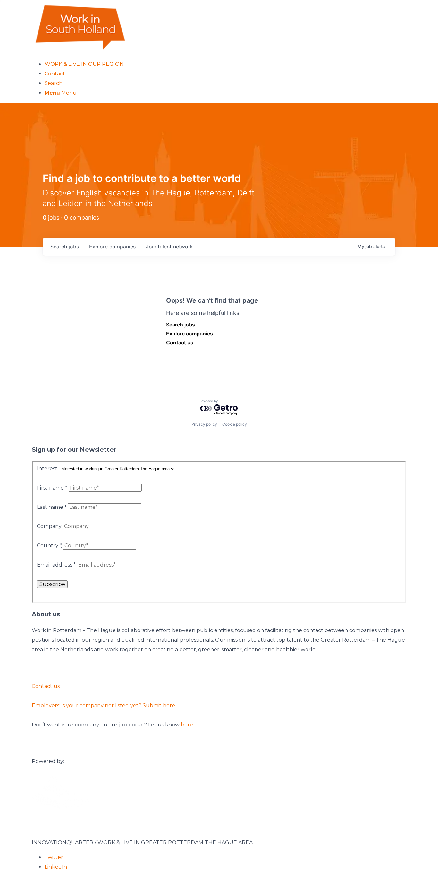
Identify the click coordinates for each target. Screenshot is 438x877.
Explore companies (189, 333)
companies (112, 246)
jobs (64, 246)
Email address (56, 565)
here (187, 725)
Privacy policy (204, 424)
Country (49, 546)
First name (52, 488)
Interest (47, 468)
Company (49, 526)
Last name (52, 507)
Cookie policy (234, 424)
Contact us (179, 342)
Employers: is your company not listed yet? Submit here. (104, 705)
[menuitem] (225, 64)
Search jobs (180, 324)
